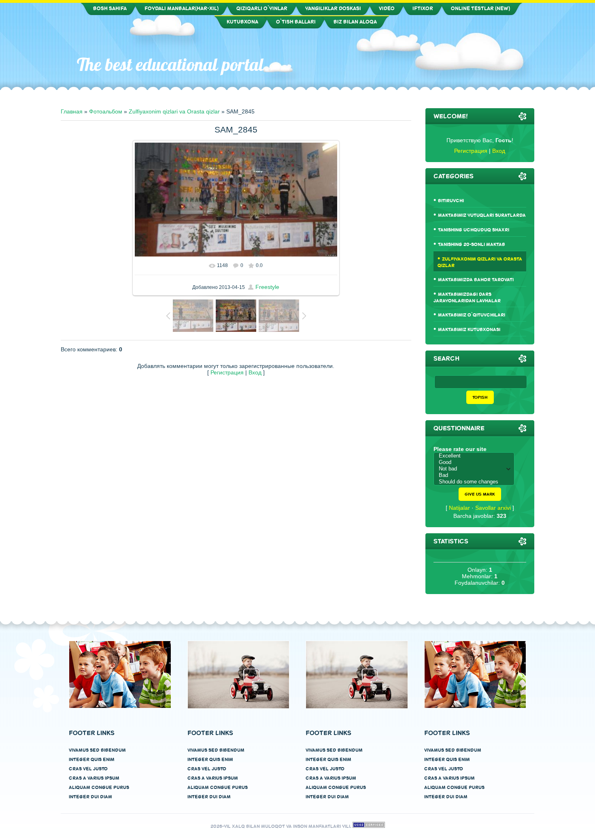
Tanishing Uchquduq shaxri (473, 230)
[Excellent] (476, 456)
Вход (255, 372)
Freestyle (267, 287)
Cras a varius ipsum (94, 778)
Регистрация (227, 372)
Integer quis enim (92, 760)
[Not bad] (476, 469)
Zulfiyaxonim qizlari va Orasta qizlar (174, 111)
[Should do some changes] (476, 482)
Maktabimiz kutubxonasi (469, 330)
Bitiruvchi (451, 201)
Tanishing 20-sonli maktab (471, 245)
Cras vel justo (88, 769)
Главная (72, 111)
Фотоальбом (105, 111)
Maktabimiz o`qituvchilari (471, 315)
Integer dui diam (90, 797)
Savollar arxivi (493, 508)
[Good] (476, 462)
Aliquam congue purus (99, 788)
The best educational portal (170, 64)
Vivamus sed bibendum (97, 750)
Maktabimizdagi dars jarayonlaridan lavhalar (467, 297)
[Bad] (476, 475)
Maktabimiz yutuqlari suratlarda (482, 215)
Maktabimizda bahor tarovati (476, 280)
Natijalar (459, 508)
